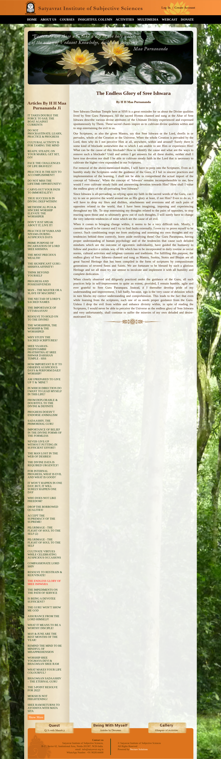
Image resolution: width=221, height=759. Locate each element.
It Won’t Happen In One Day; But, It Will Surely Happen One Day (45, 487)
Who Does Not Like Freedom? (42, 499)
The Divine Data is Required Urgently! (43, 464)
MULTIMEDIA (147, 19)
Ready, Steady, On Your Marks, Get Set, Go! (44, 154)
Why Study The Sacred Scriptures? (42, 339)
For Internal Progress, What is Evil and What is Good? (44, 474)
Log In (165, 7)
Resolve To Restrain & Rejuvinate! (45, 574)
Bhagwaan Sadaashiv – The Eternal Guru (44, 680)
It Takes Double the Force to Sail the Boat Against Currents (43, 120)
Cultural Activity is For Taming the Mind (43, 144)
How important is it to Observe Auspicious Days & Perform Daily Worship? (45, 369)
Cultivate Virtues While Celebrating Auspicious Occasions (44, 554)
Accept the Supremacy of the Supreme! (41, 518)
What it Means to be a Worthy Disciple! (44, 627)
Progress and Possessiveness (39, 283)
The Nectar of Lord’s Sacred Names (44, 300)
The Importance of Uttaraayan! (42, 309)
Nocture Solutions (139, 749)
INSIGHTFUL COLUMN (95, 19)
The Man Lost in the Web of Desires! (43, 455)
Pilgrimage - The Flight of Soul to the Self (44, 542)
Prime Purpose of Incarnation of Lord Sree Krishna (44, 246)
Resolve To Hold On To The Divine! (43, 318)
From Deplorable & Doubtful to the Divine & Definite (42, 403)
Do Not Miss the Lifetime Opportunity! (44, 182)
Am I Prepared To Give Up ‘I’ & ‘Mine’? (44, 381)
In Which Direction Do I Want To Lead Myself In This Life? (45, 391)
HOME (32, 19)
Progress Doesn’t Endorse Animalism (42, 413)
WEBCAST (169, 19)
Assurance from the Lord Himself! (43, 618)
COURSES (67, 19)
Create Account (184, 7)
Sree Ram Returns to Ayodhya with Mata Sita (44, 708)
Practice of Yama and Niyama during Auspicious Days (44, 234)
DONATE (187, 19)
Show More (36, 717)
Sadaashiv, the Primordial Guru (41, 422)
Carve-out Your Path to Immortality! (44, 191)
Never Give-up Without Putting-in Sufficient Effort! (42, 444)
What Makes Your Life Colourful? (44, 671)
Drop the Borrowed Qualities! (43, 508)
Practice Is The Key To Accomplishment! (44, 173)
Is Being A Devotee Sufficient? (42, 600)
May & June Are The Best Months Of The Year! (43, 636)
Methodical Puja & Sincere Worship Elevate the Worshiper (42, 212)
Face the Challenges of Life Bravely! (44, 165)
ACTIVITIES (125, 19)
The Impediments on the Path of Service (43, 591)
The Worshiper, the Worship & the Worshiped (42, 328)
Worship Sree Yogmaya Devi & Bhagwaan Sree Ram (43, 660)
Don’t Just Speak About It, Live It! (40, 224)
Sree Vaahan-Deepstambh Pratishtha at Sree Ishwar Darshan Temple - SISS (42, 352)
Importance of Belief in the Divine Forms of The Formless (45, 432)
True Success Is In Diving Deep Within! (42, 200)
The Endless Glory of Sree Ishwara (44, 582)
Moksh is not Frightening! (37, 698)
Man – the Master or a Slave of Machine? (45, 292)
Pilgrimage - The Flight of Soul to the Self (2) (44, 530)
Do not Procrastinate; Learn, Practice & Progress (45, 133)
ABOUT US (48, 19)
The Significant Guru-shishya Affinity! (44, 265)
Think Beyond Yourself (38, 274)
